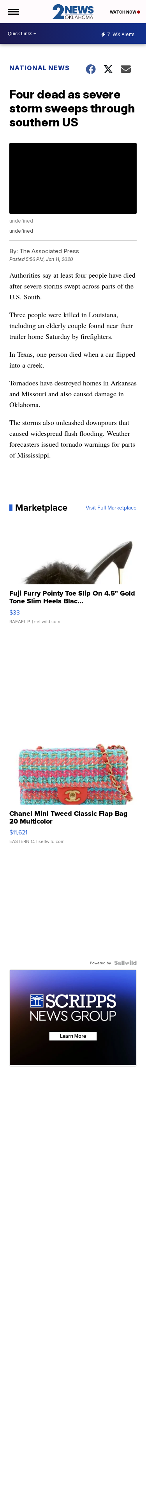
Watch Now (123, 12)
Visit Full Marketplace (111, 507)
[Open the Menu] (13, 11)
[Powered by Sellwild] (125, 962)
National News (39, 68)
